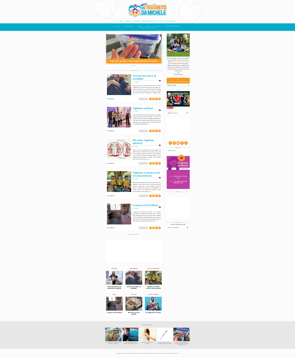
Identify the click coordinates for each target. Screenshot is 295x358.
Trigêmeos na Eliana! (143, 108)
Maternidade (129, 26)
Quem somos (128, 21)
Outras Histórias (153, 294)
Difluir (176, 353)
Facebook (178, 191)
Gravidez (117, 26)
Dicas (148, 26)
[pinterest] (156, 99)
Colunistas (137, 21)
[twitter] (153, 99)
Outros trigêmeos (172, 26)
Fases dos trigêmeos (153, 268)
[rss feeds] (186, 143)
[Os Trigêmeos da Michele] (147, 9)
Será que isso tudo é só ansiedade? (144, 77)
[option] (133, 49)
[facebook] (150, 99)
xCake (164, 353)
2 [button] (133, 65)
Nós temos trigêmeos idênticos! (143, 142)
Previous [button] (107, 61)
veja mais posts (133, 234)
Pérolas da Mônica (148, 27)
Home (121, 21)
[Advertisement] (134, 251)
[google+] (159, 99)
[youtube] (178, 143)
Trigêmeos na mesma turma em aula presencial (146, 174)
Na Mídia (160, 21)
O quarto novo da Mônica (145, 205)
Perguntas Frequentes (149, 21)
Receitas (157, 26)
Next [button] (160, 61)
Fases (140, 26)
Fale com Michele (170, 21)
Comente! (112, 98)
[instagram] (174, 143)
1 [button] (132, 65)
